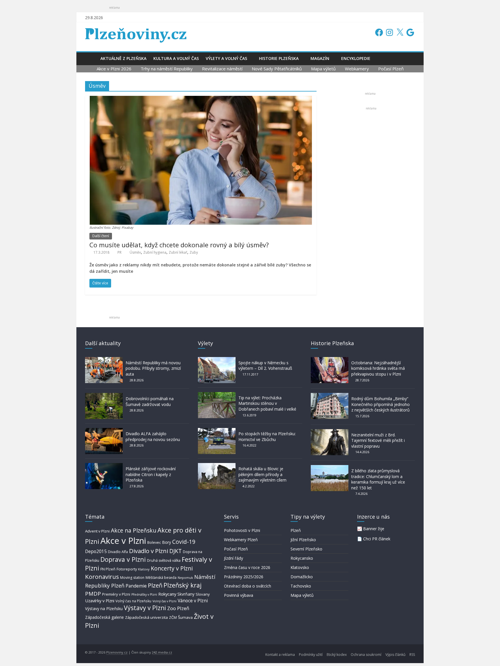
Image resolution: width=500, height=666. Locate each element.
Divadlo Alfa (118, 551)
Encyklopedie (355, 58)
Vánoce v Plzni (193, 600)
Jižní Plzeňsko (303, 539)
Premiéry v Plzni (116, 594)
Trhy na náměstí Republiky (167, 69)
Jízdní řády (233, 558)
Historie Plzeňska (279, 58)
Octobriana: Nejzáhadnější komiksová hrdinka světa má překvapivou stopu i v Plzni (378, 368)
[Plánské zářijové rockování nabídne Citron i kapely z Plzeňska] (104, 466)
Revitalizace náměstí (222, 69)
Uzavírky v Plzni (99, 600)
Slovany (203, 594)
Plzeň (155, 585)
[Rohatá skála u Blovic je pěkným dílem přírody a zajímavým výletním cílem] (217, 466)
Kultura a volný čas (176, 58)
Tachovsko (301, 586)
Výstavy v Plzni (145, 608)
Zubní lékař (178, 252)
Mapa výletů (323, 69)
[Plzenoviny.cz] (91, 58)
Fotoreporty (127, 569)
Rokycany (167, 594)
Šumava (185, 617)
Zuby (194, 252)
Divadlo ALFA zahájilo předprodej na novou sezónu (153, 436)
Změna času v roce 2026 (247, 567)
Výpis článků (395, 654)
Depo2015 (96, 551)
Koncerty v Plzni (172, 568)
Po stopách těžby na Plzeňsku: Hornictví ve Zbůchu (267, 436)
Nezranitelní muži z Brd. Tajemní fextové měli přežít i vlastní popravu (378, 440)
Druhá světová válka (164, 560)
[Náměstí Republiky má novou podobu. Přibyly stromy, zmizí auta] (104, 360)
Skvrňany (185, 594)
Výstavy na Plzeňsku (104, 608)
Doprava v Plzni (123, 559)
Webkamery (357, 69)
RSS (412, 654)
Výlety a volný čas (226, 58)
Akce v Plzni (123, 540)
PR (119, 252)
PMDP (93, 593)
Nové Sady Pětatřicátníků (277, 69)
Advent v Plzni (97, 531)
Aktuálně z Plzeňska (123, 58)
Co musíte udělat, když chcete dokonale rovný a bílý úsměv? (179, 244)
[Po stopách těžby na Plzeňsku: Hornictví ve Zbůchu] (217, 430)
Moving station (132, 577)
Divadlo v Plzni (148, 551)
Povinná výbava (238, 595)
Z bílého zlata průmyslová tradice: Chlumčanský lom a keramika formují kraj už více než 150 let (378, 479)
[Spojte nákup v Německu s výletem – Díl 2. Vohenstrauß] (217, 360)
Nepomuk (185, 577)
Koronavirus (102, 576)
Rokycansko (302, 558)
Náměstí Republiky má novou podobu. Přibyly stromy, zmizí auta (153, 368)
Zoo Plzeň (178, 608)
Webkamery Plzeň (241, 539)
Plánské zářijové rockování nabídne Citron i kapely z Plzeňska (151, 474)
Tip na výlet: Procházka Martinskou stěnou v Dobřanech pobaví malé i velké (267, 403)
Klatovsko (300, 567)
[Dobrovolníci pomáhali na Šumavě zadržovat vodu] (104, 395)
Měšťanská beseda (161, 577)
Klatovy (144, 569)
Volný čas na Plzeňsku (133, 601)
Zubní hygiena (154, 252)
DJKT (175, 551)
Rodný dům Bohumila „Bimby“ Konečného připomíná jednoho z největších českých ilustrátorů (380, 404)
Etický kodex (337, 654)
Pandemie (136, 586)
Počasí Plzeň (391, 69)
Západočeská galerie (104, 617)
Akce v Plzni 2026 (114, 69)
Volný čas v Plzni (164, 601)
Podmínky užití (311, 654)
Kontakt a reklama (280, 654)
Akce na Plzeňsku (133, 530)
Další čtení (100, 235)
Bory (166, 542)
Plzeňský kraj (182, 585)
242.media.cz (162, 652)
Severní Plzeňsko (306, 549)
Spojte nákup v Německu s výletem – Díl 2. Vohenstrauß (265, 365)
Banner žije (373, 528)
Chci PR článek (376, 538)
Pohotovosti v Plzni (242, 530)
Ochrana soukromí (366, 654)
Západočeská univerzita (146, 617)
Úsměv (135, 252)
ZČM (173, 617)
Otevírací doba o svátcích (247, 586)
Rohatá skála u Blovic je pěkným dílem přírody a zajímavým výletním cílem (262, 474)
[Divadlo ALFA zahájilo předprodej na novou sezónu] (104, 430)
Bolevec (154, 542)
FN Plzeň (107, 569)
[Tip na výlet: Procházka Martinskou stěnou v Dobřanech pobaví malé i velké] (217, 395)
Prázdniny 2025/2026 (243, 576)
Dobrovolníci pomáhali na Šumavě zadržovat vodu (150, 401)
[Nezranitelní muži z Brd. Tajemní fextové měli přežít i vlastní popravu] (329, 432)
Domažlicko (302, 576)
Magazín (319, 58)
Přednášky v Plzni (144, 594)
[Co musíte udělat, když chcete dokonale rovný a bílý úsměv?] (201, 99)
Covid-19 (183, 542)
